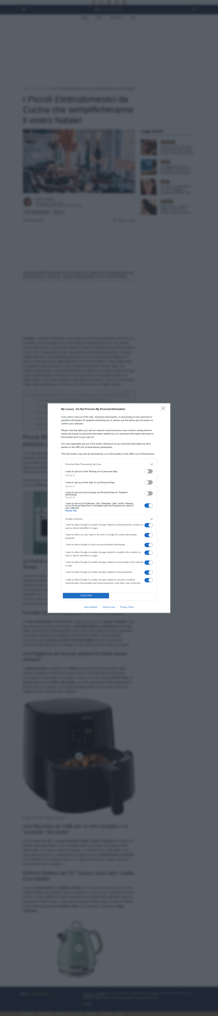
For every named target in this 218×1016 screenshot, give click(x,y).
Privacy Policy (127, 607)
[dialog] (109, 508)
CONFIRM (86, 595)
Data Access (109, 607)
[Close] (164, 409)
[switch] (148, 471)
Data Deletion (91, 607)
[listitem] (109, 464)
